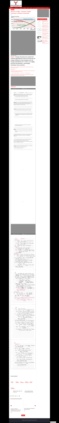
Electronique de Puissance (46, 23)
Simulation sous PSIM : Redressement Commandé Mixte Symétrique (45, 30)
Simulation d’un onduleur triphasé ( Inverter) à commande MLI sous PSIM (45, 26)
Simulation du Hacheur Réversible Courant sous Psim (45, 22)
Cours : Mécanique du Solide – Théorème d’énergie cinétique (29, 391)
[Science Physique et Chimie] (11, 8)
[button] (13, 7)
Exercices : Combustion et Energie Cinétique (17, 391)
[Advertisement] (23, 38)
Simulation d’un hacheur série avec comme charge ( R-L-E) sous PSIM (45, 33)
